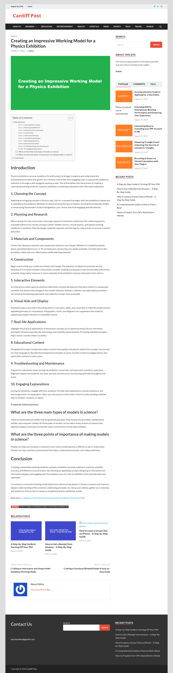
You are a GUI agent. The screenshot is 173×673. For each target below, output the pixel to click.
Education (46, 26)
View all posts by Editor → (42, 589)
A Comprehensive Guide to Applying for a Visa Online (147, 93)
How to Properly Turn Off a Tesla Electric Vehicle (137, 655)
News (106, 26)
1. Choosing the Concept (31, 125)
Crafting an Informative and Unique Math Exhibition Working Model (53, 498)
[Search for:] (139, 45)
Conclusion (19, 158)
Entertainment (65, 26)
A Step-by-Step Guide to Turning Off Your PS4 (23, 545)
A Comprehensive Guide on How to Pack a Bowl (137, 650)
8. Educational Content (31, 143)
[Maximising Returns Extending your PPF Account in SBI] (124, 126)
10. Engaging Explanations (33, 149)
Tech (127, 26)
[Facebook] (154, 6)
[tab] (123, 84)
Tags (153, 84)
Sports (117, 26)
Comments (139, 84)
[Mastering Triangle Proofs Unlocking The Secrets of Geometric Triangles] (124, 142)
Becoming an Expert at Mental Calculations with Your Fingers (146, 161)
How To (17, 26)
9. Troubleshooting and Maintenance (35, 146)
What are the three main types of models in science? (39, 152)
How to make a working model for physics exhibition (44, 507)
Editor (31, 51)
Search (66, 623)
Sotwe (119, 71)
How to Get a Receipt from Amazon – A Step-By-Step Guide (58, 547)
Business (29, 26)
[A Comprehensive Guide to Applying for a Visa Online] (124, 92)
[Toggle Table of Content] (69, 118)
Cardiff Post (27, 15)
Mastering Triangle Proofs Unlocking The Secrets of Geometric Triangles (146, 145)
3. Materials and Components (33, 130)
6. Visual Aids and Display (31, 138)
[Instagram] (161, 6)
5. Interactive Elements (31, 135)
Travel (138, 26)
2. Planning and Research (31, 127)
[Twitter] (157, 6)
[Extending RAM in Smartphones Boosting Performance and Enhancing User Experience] (124, 107)
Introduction (19, 122)
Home (30, 6)
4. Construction (28, 133)
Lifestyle (94, 26)
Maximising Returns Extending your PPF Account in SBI (148, 129)
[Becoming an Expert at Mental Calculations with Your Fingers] (124, 158)
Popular (123, 84)
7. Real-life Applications (31, 141)
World (150, 26)
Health (81, 26)
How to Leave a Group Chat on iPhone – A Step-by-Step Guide (93, 533)
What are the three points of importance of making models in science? (45, 155)
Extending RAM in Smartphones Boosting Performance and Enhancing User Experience (148, 111)
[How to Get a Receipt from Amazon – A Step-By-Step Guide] (60, 541)
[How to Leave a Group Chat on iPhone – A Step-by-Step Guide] (94, 526)
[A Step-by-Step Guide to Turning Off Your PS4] (26, 541)
